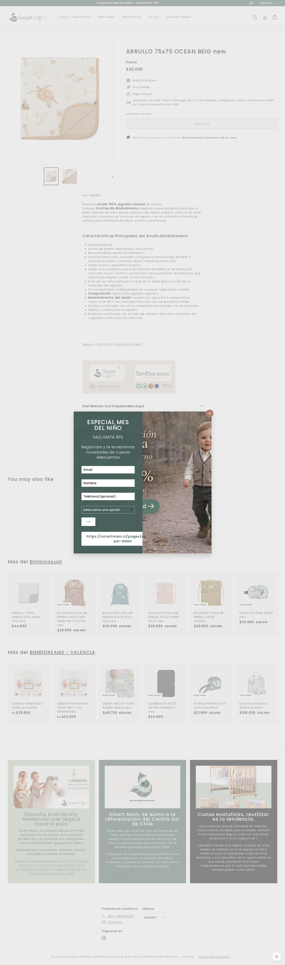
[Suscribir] (88, 521)
